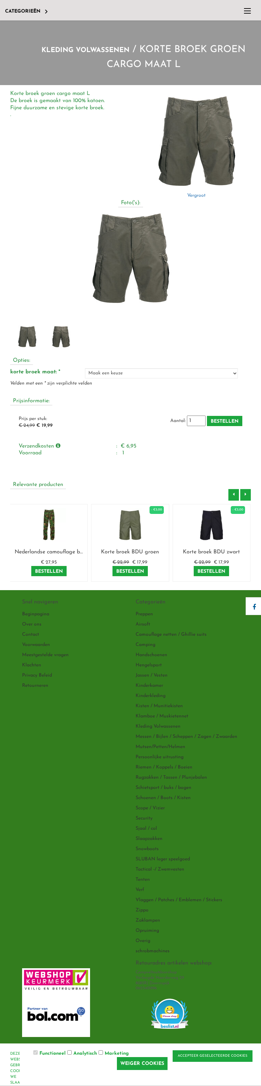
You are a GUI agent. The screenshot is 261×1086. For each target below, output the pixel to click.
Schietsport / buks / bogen (163, 787)
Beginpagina (35, 614)
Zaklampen (148, 920)
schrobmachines (153, 951)
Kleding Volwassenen (85, 50)
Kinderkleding (151, 695)
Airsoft (143, 624)
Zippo (142, 910)
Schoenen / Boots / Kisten (163, 797)
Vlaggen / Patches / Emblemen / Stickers (179, 900)
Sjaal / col (146, 828)
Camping (145, 644)
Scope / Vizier (150, 808)
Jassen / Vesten (152, 675)
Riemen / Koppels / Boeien (164, 767)
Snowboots (147, 849)
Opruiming (147, 930)
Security (144, 818)
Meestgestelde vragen (45, 655)
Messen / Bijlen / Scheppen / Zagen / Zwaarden (186, 736)
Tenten (143, 879)
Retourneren (35, 685)
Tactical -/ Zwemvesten (160, 869)
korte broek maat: (35, 372)
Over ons (31, 624)
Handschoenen (151, 655)
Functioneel (52, 1053)
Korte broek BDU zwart (211, 552)
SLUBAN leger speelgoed (163, 859)
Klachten (31, 665)
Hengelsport (149, 665)
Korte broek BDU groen (130, 552)
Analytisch (85, 1053)
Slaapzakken (149, 838)
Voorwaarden (36, 644)
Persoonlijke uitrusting (160, 757)
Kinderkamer (149, 685)
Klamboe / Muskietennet (162, 716)
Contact (30, 634)
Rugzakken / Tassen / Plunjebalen (171, 777)
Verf (140, 889)
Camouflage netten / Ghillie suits (171, 634)
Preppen (144, 614)
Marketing (117, 1053)
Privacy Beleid (37, 675)
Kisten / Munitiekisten (159, 706)
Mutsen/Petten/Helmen (160, 746)
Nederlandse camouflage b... (49, 552)
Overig (143, 940)
